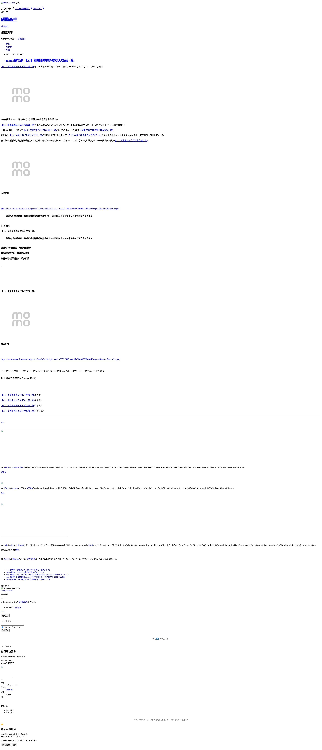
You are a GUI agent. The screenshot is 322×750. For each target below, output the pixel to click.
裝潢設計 (18, 608)
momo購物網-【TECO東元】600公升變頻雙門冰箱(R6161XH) (28, 579)
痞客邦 (21, 602)
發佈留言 (5, 630)
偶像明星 (22, 39)
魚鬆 (2, 493)
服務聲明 (185, 720)
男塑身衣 (30, 488)
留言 (25, 602)
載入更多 (5, 616)
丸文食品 (21, 545)
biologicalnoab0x (7, 590)
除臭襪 (6, 467)
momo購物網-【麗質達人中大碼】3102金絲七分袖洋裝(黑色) (28, 570)
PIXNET (142, 720)
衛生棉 (6, 559)
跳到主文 (5, 26)
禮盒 (17, 550)
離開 (14, 745)
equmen (15, 488)
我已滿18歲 (6, 745)
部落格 (9, 47)
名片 (8, 50)
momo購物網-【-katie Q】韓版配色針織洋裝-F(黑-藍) (25, 572)
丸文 (12, 545)
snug (2, 422)
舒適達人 (15, 559)
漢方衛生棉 (31, 559)
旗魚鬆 (90, 545)
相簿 (8, 44)
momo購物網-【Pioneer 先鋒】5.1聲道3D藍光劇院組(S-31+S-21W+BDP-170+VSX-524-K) (37, 575)
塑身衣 (3, 472)
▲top (3, 611)
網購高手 (9, 19)
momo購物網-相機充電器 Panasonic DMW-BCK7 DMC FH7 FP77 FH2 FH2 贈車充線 (35, 577)
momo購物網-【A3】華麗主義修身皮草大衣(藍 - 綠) (40, 60)
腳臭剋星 (19, 467)
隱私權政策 (175, 720)
